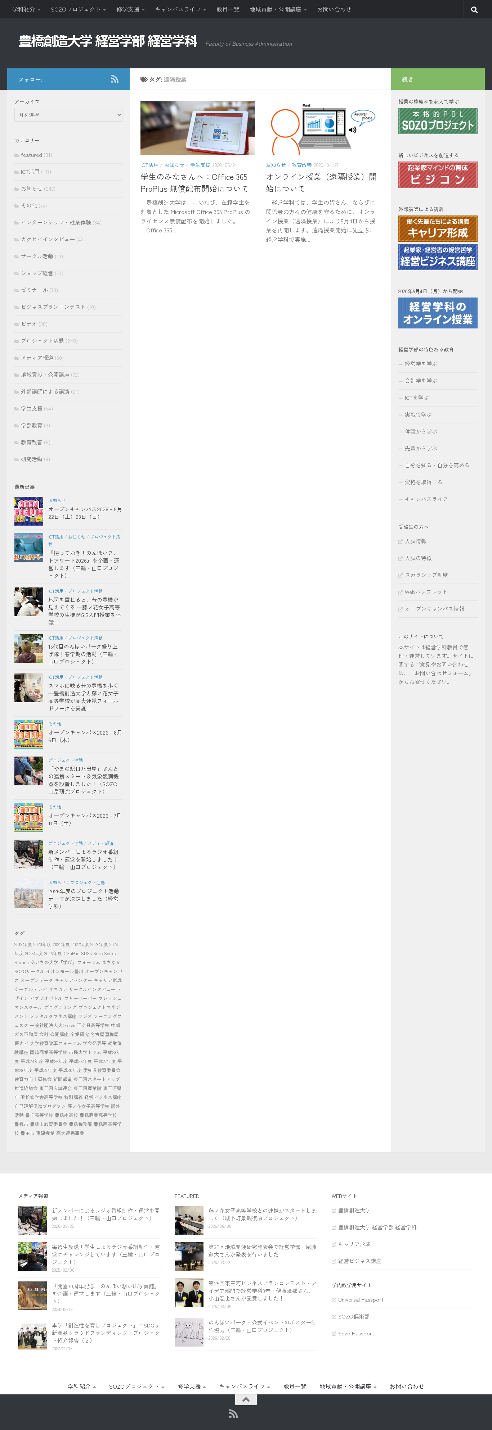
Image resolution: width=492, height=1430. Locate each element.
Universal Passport (361, 1299)
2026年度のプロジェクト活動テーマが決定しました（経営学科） (83, 898)
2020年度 (42, 944)
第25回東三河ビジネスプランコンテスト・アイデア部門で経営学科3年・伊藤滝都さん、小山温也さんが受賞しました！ (263, 1290)
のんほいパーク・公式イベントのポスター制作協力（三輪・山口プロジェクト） (263, 1326)
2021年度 (61, 944)
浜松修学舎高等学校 (42, 1097)
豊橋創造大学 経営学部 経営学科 (377, 1227)
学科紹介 (23, 9)
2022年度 (80, 944)
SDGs (86, 953)
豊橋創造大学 (354, 1210)
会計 (44, 1034)
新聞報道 (62, 1079)
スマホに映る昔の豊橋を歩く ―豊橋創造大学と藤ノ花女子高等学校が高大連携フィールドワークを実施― (83, 697)
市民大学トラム (85, 1052)
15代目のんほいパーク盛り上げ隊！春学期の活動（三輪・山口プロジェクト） (83, 654)
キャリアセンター (73, 980)
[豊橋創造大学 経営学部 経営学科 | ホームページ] (108, 41)
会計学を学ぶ (421, 380)
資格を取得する (424, 482)
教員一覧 (228, 9)
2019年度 (23, 944)
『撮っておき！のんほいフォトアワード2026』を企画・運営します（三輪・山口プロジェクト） (83, 564)
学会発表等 (94, 1043)
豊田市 (28, 1133)
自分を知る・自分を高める (437, 465)
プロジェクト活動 (42, 340)
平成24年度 (32, 1061)
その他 (29, 205)
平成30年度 (70, 1070)
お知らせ (174, 164)
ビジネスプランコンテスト (53, 306)
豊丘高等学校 (39, 1115)
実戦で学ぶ (418, 414)
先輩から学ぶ (421, 448)
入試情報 (415, 541)
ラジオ (85, 1016)
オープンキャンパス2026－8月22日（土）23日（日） (85, 512)
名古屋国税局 (104, 1034)
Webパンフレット (426, 591)
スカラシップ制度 (426, 574)
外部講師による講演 (45, 391)
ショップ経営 (37, 273)
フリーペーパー (80, 998)
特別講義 (73, 1097)
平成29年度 (45, 1070)
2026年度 (53, 953)
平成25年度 (56, 1061)
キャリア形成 (108, 980)
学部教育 (32, 425)
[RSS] (114, 78)
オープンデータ (37, 980)
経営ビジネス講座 (103, 1097)
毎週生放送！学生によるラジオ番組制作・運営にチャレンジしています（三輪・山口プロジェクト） (106, 1254)
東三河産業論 (87, 1088)
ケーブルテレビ (30, 989)
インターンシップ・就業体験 (56, 222)
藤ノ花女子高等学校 (88, 1106)
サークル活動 (37, 256)
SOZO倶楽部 (354, 1316)
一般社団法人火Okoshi (52, 1025)
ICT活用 (149, 164)
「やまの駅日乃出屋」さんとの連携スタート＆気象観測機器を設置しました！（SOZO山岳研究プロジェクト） (83, 780)
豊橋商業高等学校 (98, 1115)
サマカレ (58, 989)
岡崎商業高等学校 (48, 1052)
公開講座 (59, 1034)
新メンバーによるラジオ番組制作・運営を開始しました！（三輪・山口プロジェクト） (83, 859)
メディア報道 (37, 357)
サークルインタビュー (92, 989)
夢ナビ (21, 1043)
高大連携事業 (70, 1133)
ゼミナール (34, 290)
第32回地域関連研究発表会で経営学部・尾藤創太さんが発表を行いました (263, 1250)
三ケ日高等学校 (93, 1025)
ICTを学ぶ (417, 397)
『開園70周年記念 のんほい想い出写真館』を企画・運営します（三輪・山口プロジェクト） (106, 1293)
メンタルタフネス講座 (53, 1016)
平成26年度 (80, 1061)
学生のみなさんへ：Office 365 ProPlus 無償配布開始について (194, 182)
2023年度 (99, 944)
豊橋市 (21, 1124)
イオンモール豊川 (65, 971)
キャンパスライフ (178, 9)
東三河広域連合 (55, 1088)
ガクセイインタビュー (48, 239)
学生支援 (200, 164)
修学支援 (127, 9)
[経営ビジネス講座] (438, 268)
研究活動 (32, 459)
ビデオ (29, 323)
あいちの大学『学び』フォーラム (65, 962)
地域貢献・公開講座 (275, 9)
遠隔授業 (45, 1133)
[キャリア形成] (438, 239)
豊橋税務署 (80, 1124)
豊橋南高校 (66, 1115)
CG (67, 953)
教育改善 (302, 164)
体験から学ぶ (421, 431)
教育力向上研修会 (33, 1079)
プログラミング (60, 1007)
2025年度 (34, 953)
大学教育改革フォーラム (55, 1043)
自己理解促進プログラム (40, 1106)
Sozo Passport (356, 1333)
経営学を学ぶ (421, 363)
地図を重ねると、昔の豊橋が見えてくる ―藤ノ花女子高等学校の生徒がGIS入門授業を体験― (84, 611)
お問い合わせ (334, 9)
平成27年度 (105, 1061)
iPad (75, 953)
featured (31, 154)
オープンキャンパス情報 (434, 608)
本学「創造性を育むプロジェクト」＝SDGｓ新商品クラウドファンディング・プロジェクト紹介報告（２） (106, 1332)
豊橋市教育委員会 (48, 1124)
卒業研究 (79, 1034)
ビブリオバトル (46, 998)
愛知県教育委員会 (102, 1070)
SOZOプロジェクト (76, 9)
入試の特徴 (418, 558)
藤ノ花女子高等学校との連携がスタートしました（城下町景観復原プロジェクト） (263, 1214)
